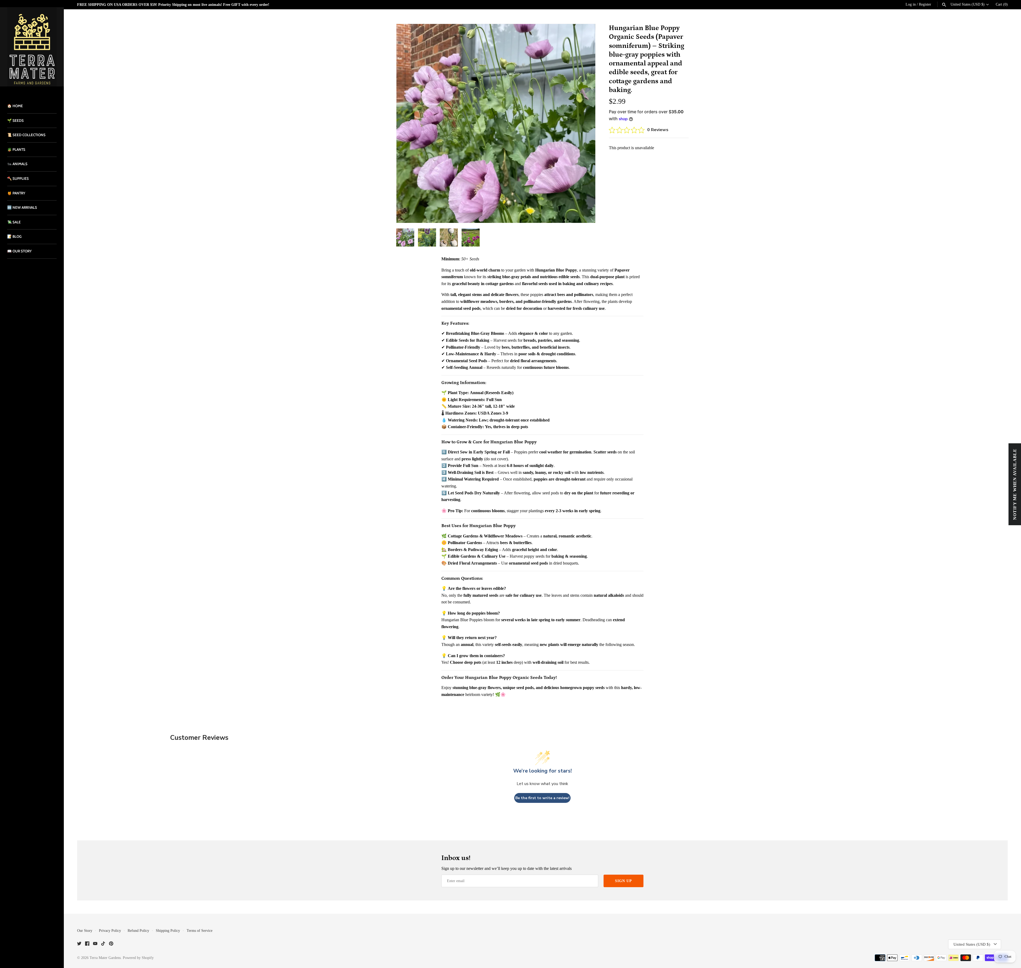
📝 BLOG (14, 236)
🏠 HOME (15, 106)
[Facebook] (87, 944)
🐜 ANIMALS (17, 164)
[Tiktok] (103, 944)
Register (925, 4)
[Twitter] (79, 944)
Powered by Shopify (138, 958)
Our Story (84, 931)
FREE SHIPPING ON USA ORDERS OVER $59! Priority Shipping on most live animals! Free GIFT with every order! (173, 5)
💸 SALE (14, 222)
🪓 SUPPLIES (18, 178)
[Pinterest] (111, 944)
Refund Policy (138, 931)
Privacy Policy (110, 931)
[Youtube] (95, 944)
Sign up (623, 881)
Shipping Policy (168, 931)
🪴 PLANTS (16, 149)
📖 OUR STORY (19, 251)
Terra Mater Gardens (105, 958)
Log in (911, 4)
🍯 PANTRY (16, 193)
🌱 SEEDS (15, 120)
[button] (584, 123)
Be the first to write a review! (542, 797)
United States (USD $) (968, 4)
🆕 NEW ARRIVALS (22, 207)
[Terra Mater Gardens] (32, 46)
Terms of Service (199, 931)
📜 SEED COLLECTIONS (26, 135)
